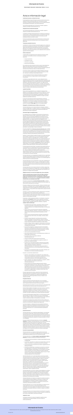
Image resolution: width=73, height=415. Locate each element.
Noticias (43, 7)
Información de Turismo (36, 4)
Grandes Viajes (38, 7)
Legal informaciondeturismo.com (60, 412)
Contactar (47, 7)
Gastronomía (32, 7)
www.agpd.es (37, 142)
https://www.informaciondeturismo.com (39, 128)
